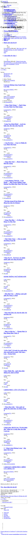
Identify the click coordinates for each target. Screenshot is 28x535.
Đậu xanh (19, 38)
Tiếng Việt (6, 510)
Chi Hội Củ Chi (11, 26)
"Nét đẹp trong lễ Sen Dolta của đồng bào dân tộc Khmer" (14, 202)
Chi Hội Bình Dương (12, 22)
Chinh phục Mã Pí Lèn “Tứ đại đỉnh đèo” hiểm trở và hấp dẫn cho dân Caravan (15, 429)
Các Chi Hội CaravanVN (10, 16)
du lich (3, 534)
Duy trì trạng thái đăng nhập (19, 12)
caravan (11, 534)
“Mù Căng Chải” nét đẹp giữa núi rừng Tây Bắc (15, 49)
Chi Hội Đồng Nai (11, 19)
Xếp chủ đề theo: (5, 490)
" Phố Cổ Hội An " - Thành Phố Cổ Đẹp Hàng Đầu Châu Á (15, 332)
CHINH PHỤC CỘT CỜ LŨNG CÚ (15, 390)
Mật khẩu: (3, 6)
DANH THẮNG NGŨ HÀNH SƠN (15, 276)
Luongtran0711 (7, 110)
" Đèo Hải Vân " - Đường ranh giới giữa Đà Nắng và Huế (15, 294)
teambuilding (16, 534)
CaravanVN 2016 (8, 507)
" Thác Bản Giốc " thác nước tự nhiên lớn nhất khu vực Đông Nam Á (15, 408)
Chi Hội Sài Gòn (11, 23)
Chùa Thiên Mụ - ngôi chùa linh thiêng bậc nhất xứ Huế (14, 371)
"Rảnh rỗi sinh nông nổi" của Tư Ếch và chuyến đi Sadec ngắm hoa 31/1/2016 (15, 63)
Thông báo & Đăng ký (11, 31)
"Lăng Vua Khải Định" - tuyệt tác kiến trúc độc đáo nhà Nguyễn (15, 125)
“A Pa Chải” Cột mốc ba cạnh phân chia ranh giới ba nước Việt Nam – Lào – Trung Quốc (15, 352)
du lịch (6, 534)
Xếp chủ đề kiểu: (5, 491)
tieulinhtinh (12, 64)
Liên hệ (5, 514)
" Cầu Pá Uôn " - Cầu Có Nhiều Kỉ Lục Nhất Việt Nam (15, 143)
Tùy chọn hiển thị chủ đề (9, 487)
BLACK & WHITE (9, 89)
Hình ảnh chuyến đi (10, 42)
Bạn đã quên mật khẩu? (9, 9)
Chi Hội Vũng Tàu (11, 18)
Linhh (5, 279)
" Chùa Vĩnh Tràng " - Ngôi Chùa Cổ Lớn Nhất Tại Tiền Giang (15, 106)
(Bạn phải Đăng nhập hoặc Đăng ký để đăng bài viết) (14, 496)
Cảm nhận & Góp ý (10, 55)
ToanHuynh (20, 50)
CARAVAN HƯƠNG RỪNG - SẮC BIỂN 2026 (15, 37)
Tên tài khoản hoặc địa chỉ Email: (9, 2)
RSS (5, 39)
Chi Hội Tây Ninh (11, 27)
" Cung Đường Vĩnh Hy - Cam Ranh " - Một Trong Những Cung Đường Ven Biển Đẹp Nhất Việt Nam (15, 182)
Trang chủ (6, 512)
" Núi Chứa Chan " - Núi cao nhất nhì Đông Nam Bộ (15, 239)
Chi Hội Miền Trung (12, 24)
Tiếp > (5, 69)
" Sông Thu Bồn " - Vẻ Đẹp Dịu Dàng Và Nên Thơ (14, 221)
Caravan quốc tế (8, 15)
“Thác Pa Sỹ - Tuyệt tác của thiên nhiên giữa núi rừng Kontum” (14, 258)
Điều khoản (6, 516)
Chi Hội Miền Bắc (11, 20)
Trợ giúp (6, 515)
